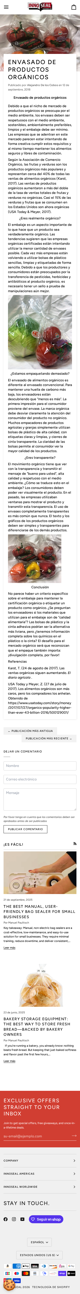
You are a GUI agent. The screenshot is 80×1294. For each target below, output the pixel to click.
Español (37, 1242)
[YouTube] (22, 1219)
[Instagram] (14, 1219)
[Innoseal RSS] (75, 843)
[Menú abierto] (10, 7)
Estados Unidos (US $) (37, 1255)
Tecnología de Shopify (51, 1287)
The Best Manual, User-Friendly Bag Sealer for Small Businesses (39, 911)
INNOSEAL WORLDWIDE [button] (21, 1186)
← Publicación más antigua (30, 731)
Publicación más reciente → (49, 738)
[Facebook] (6, 1219)
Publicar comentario (25, 829)
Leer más (9, 947)
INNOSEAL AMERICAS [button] (19, 1173)
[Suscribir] (72, 1135)
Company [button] (11, 1160)
